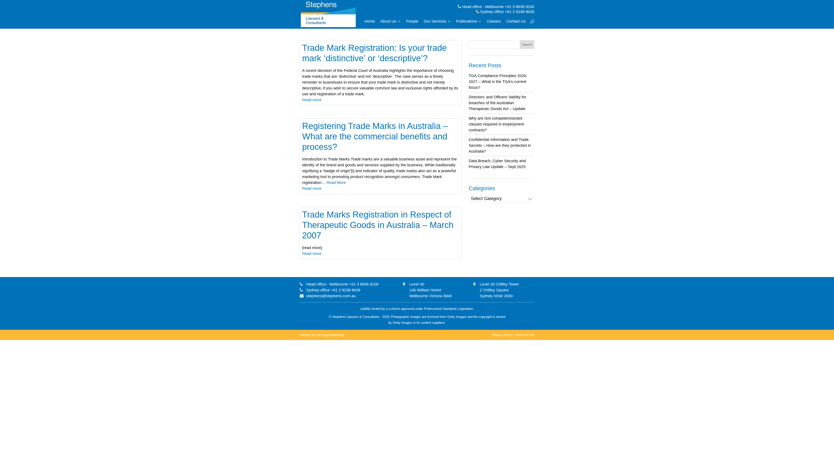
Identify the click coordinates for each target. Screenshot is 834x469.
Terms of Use (524, 335)
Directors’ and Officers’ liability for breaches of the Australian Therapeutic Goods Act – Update (497, 103)
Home (369, 21)
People (412, 21)
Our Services (435, 21)
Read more (311, 100)
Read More (336, 182)
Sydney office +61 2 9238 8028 (506, 12)
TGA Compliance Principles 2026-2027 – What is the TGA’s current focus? (498, 82)
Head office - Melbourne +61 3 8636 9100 (497, 7)
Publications (466, 21)
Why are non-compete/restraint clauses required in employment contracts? (496, 124)
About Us (388, 21)
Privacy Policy (502, 335)
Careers (494, 21)
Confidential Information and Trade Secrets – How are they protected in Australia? (500, 145)
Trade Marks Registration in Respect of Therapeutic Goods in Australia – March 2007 (377, 225)
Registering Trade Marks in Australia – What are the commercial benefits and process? (375, 136)
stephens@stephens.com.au (331, 296)
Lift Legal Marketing (330, 335)
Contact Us (516, 21)
